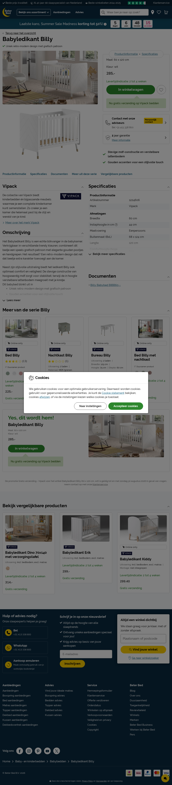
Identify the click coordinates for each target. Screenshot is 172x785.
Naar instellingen (90, 406)
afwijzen (44, 396)
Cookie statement (113, 392)
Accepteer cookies (126, 406)
